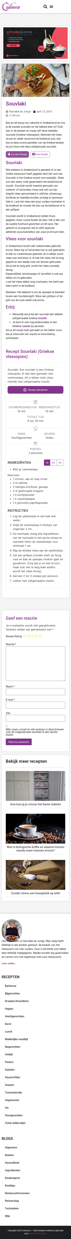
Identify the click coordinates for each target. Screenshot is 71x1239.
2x (53, 462)
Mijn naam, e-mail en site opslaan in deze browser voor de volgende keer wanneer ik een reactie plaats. (35, 732)
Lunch (8, 1031)
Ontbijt (9, 1054)
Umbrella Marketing (38, 1233)
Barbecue (10, 985)
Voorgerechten (14, 1115)
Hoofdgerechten (14, 1016)
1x (47, 462)
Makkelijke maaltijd (16, 1039)
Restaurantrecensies (17, 1193)
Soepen (9, 1084)
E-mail (10, 699)
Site (8, 713)
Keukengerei (12, 1178)
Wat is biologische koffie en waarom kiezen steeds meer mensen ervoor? (35, 848)
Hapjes (9, 1008)
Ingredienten (12, 1170)
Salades (10, 1069)
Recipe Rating (14, 636)
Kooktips (10, 1185)
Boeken (9, 1155)
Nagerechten (12, 1046)
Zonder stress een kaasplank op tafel (35, 893)
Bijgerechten (12, 993)
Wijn (7, 1216)
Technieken (12, 1208)
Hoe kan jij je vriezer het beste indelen (35, 804)
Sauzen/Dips (12, 1077)
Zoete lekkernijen (15, 1123)
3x (60, 462)
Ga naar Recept (19, 154)
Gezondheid (12, 1162)
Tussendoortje (13, 1092)
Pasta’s (9, 1062)
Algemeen (11, 1147)
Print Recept (41, 154)
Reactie (11, 644)
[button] (51, 6)
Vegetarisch (12, 1100)
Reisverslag (12, 1200)
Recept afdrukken (37, 389)
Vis (7, 1107)
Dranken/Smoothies (17, 1001)
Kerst (8, 1024)
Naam (10, 686)
